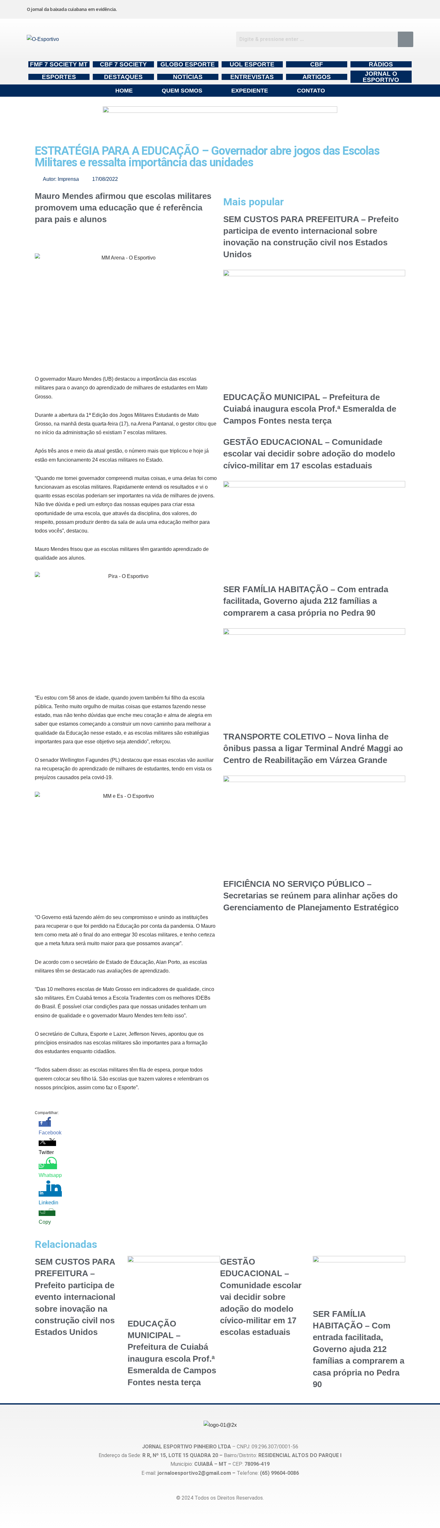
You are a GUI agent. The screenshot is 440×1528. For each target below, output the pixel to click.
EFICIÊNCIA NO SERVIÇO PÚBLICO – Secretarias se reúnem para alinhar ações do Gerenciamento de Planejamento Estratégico (311, 895)
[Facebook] (307, 8)
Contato (311, 90)
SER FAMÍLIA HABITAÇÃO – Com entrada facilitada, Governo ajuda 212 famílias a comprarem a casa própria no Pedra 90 (305, 601)
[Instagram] (258, 8)
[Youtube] (356, 8)
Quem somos (182, 90)
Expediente (249, 90)
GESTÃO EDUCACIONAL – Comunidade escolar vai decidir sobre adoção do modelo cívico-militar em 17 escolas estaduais (309, 453)
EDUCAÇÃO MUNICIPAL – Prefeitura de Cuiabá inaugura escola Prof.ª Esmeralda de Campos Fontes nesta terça (309, 409)
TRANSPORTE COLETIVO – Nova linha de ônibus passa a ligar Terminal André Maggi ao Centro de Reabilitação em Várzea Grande (313, 748)
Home (124, 90)
